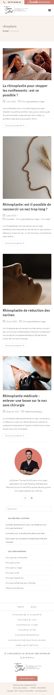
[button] (49, 10)
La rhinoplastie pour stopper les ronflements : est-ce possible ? (25, 90)
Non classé (45, 219)
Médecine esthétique (33, 411)
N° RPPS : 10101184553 (38, 688)
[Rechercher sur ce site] (28, 508)
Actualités (10, 219)
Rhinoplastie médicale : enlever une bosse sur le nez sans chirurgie (25, 400)
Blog (34, 607)
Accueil (5, 31)
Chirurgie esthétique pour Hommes (21, 583)
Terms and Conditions (20, 688)
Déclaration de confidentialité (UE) (24, 685)
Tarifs (20, 607)
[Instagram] (25, 498)
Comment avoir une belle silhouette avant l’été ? (25, 533)
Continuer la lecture (15, 125)
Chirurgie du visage (14, 568)
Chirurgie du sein (13, 562)
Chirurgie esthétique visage (32, 101)
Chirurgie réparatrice (15, 578)
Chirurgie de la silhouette (16, 557)
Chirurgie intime (13, 573)
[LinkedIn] (31, 498)
